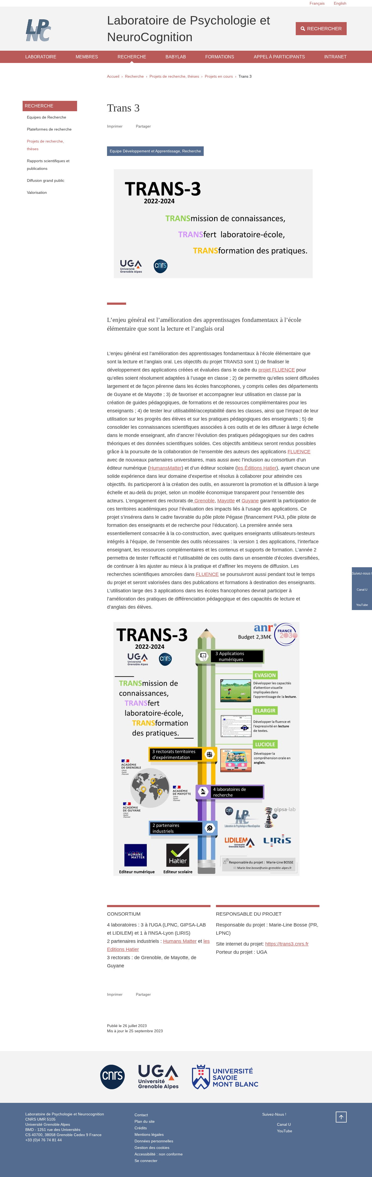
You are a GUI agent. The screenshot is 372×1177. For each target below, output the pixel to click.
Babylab (176, 57)
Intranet (335, 57)
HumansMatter (166, 468)
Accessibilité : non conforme (159, 1154)
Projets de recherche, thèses (174, 76)
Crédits (141, 1128)
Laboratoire (40, 57)
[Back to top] (341, 1117)
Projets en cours (219, 76)
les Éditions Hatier (256, 468)
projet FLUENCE (276, 370)
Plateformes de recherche (49, 129)
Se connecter (146, 1160)
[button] (157, 126)
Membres (87, 57)
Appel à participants (279, 57)
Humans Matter (180, 941)
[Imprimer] (129, 126)
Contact (141, 1115)
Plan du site (145, 1121)
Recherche (132, 57)
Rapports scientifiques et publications (48, 165)
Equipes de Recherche (46, 117)
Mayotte (226, 500)
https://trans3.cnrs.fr (287, 944)
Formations (219, 57)
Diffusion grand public (45, 180)
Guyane (250, 500)
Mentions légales (149, 1134)
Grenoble (204, 500)
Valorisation (37, 192)
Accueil (113, 76)
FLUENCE (299, 451)
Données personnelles (154, 1141)
